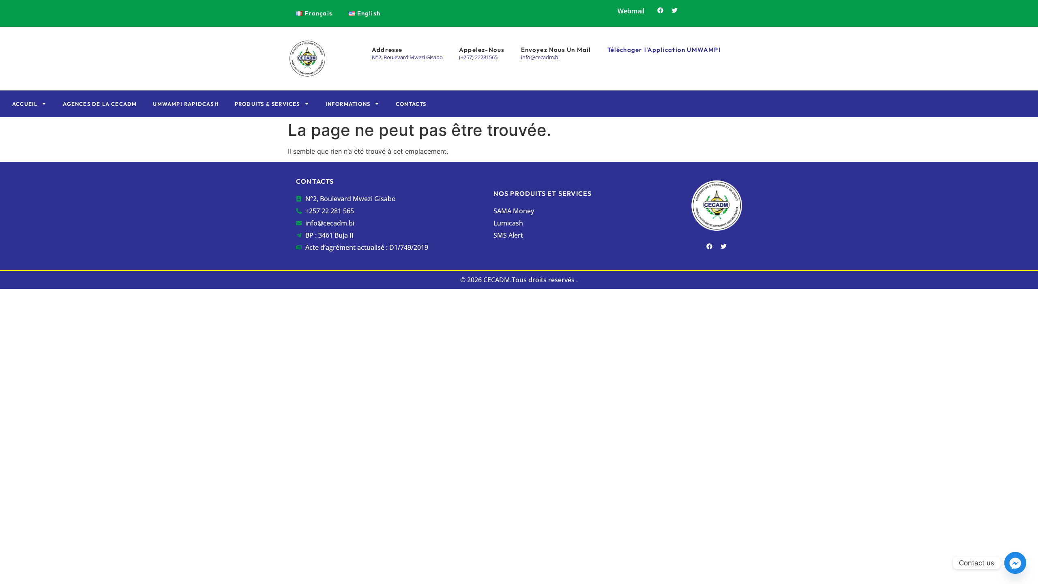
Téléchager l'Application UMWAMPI (664, 50)
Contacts (411, 104)
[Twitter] (675, 10)
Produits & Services (267, 104)
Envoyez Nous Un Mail (556, 50)
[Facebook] (660, 10)
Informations (348, 104)
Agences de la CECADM (100, 104)
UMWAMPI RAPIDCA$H (185, 104)
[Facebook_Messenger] (1015, 563)
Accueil (24, 104)
